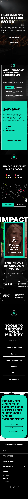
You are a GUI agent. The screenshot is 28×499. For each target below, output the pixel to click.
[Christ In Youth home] (1, 2)
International (20, 204)
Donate (5, 478)
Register (6, 475)
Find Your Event (14, 37)
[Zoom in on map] (26, 199)
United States (8, 204)
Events (5, 471)
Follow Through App (14, 348)
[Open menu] (26, 2)
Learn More (14, 136)
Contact (6, 482)
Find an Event (14, 424)
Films (14, 373)
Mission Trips (19, 91)
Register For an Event (14, 140)
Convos (14, 354)
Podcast (13, 366)
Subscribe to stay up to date (14, 444)
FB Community (14, 379)
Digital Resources (14, 360)
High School (9, 91)
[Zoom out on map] (26, 201)
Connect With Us (14, 432)
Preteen (9, 87)
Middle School (19, 87)
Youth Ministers (9, 95)
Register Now (14, 42)
